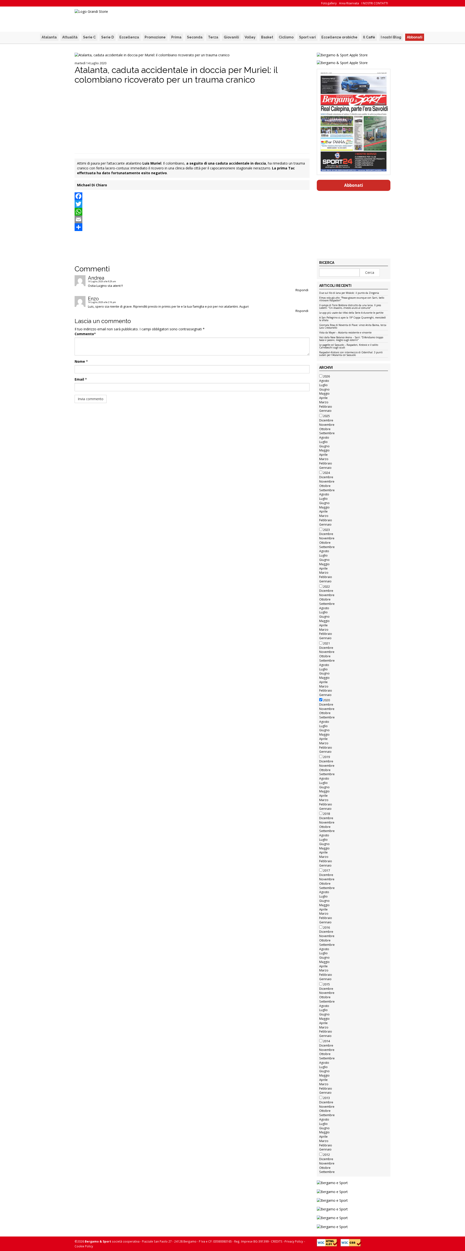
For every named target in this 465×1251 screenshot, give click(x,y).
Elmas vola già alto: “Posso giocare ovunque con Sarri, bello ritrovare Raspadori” (351, 299)
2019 (326, 757)
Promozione (155, 37)
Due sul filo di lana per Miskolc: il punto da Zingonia (349, 293)
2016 (326, 928)
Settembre (327, 433)
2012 (326, 1155)
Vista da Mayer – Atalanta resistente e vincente (345, 332)
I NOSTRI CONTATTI (374, 3)
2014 (326, 1041)
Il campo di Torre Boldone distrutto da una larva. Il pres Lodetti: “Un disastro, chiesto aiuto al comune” (350, 307)
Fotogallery (329, 3)
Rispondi (301, 290)
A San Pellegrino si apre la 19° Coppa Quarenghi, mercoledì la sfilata (352, 319)
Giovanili (231, 37)
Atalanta (49, 37)
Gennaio (325, 411)
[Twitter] (192, 204)
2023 (326, 530)
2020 (326, 700)
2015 (326, 984)
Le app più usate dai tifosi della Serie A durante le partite (351, 312)
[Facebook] (192, 196)
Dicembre (326, 420)
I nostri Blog (391, 37)
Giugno (324, 389)
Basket (267, 37)
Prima (176, 37)
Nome (80, 361)
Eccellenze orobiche (339, 37)
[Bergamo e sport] (353, 1182)
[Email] (192, 219)
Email (79, 379)
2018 (326, 814)
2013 (326, 1098)
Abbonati (414, 37)
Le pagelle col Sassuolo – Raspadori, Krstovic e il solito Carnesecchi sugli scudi (348, 346)
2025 (326, 416)
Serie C (89, 37)
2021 (326, 643)
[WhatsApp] (192, 212)
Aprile (323, 398)
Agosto (324, 381)
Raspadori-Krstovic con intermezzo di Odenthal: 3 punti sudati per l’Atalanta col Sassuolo (351, 354)
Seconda (194, 37)
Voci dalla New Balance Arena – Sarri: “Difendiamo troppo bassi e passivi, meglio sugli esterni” (351, 339)
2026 (326, 376)
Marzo (323, 402)
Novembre (326, 425)
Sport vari (307, 37)
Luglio (323, 385)
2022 (326, 587)
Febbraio (325, 407)
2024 (326, 473)
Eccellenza (129, 37)
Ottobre (325, 429)
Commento (84, 334)
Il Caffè (369, 37)
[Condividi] (192, 227)
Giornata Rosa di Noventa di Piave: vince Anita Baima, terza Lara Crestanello (352, 326)
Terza (213, 37)
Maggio (324, 393)
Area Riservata (349, 3)
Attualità (70, 37)
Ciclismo (286, 37)
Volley (250, 37)
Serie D (107, 37)
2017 (326, 870)
